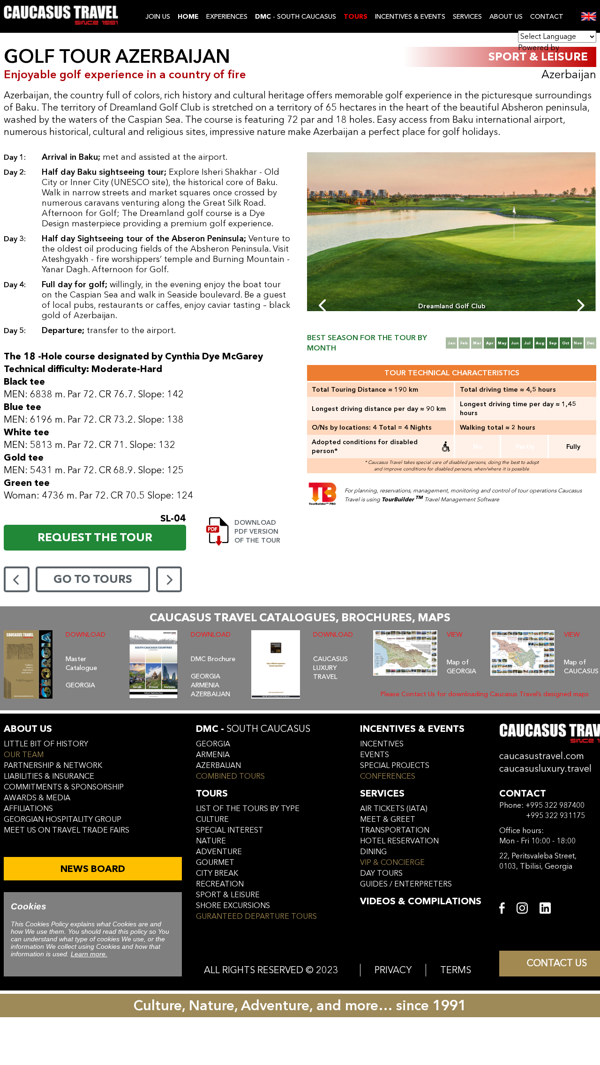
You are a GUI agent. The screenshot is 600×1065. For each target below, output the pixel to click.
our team (24, 755)
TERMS (455, 970)
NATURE (211, 841)
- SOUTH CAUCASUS (295, 16)
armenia (213, 755)
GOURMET (215, 862)
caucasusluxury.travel (545, 768)
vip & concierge (392, 862)
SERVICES (467, 16)
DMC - (253, 728)
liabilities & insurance (49, 776)
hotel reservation (399, 841)
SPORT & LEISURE (228, 895)
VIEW (455, 634)
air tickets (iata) (393, 809)
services (382, 793)
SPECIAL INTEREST (229, 830)
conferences (387, 776)
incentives (382, 744)
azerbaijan (218, 765)
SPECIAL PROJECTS (394, 765)
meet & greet (387, 819)
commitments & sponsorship (64, 787)
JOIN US (157, 16)
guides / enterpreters (406, 884)
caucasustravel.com (541, 756)
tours (212, 793)
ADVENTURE (219, 852)
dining (373, 852)
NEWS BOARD (92, 869)
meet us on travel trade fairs (66, 830)
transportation (394, 830)
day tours (381, 873)
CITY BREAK (217, 873)
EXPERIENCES (227, 16)
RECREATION (220, 884)
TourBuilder (402, 499)
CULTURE (212, 819)
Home (188, 16)
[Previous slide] (323, 305)
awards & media (37, 798)
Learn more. (89, 954)
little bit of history (46, 744)
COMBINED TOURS (230, 776)
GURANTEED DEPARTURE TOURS (256, 916)
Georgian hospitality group (62, 819)
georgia (213, 744)
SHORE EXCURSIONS (233, 906)
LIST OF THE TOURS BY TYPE (248, 809)
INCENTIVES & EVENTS (410, 16)
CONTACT (546, 16)
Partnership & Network (53, 765)
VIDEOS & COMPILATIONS (420, 901)
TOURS (356, 16)
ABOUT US (506, 16)
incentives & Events (412, 728)
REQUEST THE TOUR (95, 537)
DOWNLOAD (85, 634)
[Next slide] (580, 305)
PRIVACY (393, 970)
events (374, 755)
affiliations (28, 809)
